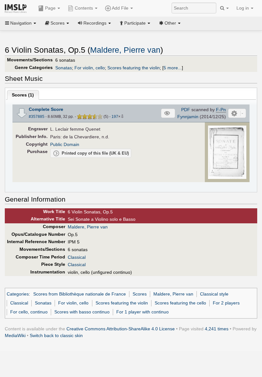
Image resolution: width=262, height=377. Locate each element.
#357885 (36, 116)
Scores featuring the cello (180, 302)
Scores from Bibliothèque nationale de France (79, 293)
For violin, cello (89, 67)
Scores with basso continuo (82, 311)
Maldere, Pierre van (125, 50)
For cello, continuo (29, 311)
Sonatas (63, 67)
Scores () (23, 94)
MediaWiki (15, 335)
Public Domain (64, 144)
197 (115, 116)
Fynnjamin (187, 116)
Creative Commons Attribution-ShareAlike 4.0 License (120, 328)
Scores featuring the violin (133, 67)
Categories (18, 293)
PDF (185, 109)
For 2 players (226, 302)
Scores (140, 293)
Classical (77, 257)
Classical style (214, 293)
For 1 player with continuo (142, 311)
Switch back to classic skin (56, 335)
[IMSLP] (17, 8)
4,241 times (216, 328)
